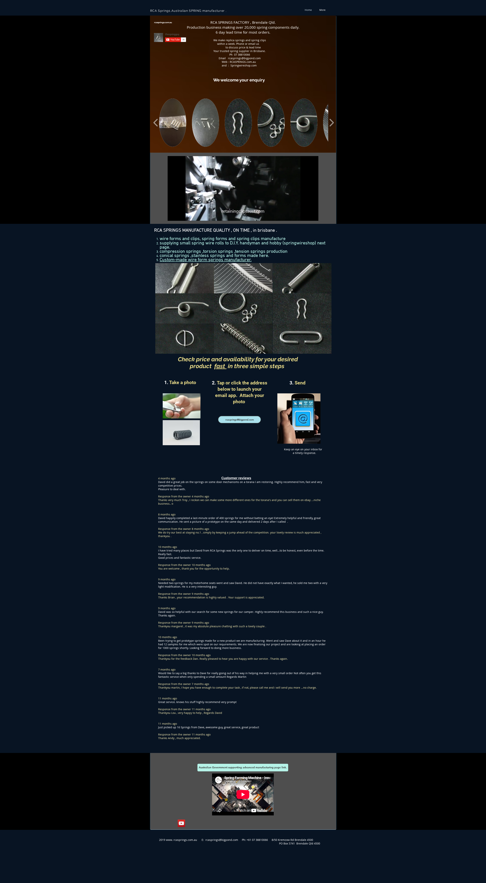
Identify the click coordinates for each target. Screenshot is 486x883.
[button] (172, 123)
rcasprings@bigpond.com (244, 58)
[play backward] (155, 122)
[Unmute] (179, 215)
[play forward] (331, 122)
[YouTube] (181, 823)
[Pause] (172, 215)
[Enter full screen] (313, 215)
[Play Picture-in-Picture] (306, 215)
